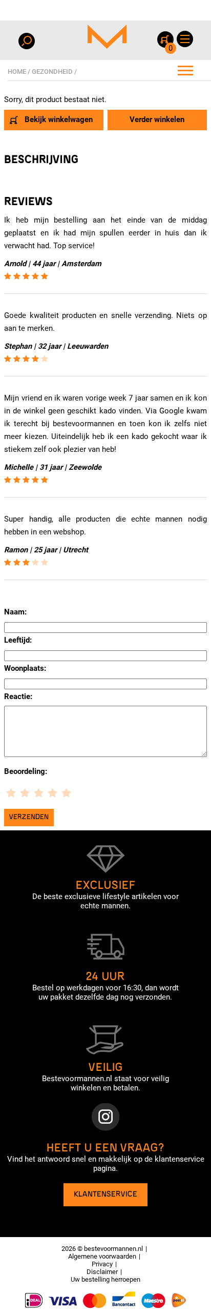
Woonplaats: (25, 668)
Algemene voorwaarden (102, 1256)
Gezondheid (52, 71)
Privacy (102, 1264)
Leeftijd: (18, 640)
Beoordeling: (25, 771)
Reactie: (18, 696)
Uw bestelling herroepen (105, 1279)
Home (17, 71)
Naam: (15, 611)
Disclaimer (102, 1272)
